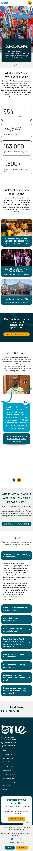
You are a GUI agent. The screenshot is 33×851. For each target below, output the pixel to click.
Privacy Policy (7, 770)
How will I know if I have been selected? (13, 655)
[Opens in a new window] (2, 711)
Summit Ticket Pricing (9, 754)
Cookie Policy (7, 785)
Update (9, 847)
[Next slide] (19, 480)
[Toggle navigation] (30, 3)
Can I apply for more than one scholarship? (14, 629)
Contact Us (6, 762)
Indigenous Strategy (9, 782)
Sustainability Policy (9, 774)
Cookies (27, 823)
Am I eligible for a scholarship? (10, 619)
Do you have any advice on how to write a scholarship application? (14, 690)
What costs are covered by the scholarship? (15, 608)
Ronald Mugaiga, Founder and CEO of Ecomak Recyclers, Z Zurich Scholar (16, 439)
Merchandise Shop (8, 758)
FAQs (4, 750)
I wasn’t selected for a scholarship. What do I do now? (14, 677)
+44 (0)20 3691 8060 (10, 742)
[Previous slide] (13, 480)
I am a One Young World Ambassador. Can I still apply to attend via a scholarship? (13, 642)
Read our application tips (15, 334)
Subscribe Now (15, 819)
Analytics (12, 842)
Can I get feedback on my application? (14, 665)
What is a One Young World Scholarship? (15, 555)
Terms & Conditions (9, 767)
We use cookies (8, 827)
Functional (20, 842)
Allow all (22, 847)
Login (5, 789)
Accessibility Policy (9, 778)
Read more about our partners (15, 524)
